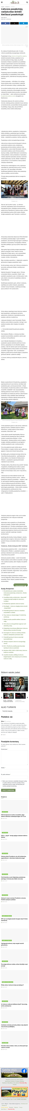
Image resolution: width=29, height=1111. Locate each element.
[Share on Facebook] (5, 23)
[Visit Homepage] (14, 2)
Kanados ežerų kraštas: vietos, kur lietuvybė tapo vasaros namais (14, 1046)
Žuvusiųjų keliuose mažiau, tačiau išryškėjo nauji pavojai (14, 965)
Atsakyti (4, 734)
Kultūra (21, 1079)
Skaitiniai (4, 1083)
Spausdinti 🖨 (20, 585)
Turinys (20, 1107)
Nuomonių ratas (15, 1079)
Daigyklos (8, 1099)
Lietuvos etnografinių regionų (19, 56)
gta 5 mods (14, 1099)
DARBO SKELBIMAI (21, 1099)
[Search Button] (27, 2)
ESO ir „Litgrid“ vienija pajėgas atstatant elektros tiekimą (14, 836)
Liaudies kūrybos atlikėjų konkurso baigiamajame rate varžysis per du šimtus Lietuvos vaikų (15, 656)
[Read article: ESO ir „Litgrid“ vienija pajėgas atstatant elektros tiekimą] (14, 827)
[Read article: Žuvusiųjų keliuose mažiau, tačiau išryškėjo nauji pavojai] (14, 956)
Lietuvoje (12, 6)
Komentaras (4, 749)
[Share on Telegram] (23, 23)
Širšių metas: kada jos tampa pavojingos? (12, 985)
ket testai (3, 1097)
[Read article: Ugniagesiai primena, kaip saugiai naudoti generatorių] (14, 935)
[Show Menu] (2, 2)
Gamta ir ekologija (7, 982)
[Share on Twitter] (14, 23)
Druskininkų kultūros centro (8, 96)
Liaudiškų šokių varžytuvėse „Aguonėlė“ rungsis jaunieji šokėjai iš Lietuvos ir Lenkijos (15, 599)
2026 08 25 (4, 818)
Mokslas (22, 1081)
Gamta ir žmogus (6, 915)
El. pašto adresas (6, 774)
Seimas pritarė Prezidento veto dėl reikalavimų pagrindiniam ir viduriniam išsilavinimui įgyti (13, 857)
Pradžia (2, 6)
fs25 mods (9, 1097)
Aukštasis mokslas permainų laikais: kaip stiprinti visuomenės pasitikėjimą (14, 1025)
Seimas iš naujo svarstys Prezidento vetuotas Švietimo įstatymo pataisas (13, 898)
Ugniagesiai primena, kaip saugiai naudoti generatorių (12, 944)
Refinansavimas (16, 1097)
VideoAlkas (10, 1083)
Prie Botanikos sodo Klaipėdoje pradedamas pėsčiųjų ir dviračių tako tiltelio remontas (13, 878)
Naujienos (7, 6)
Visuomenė (7, 1081)
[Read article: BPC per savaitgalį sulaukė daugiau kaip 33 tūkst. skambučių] (14, 910)
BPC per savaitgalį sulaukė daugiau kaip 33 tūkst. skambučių (14, 919)
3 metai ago (8, 721)
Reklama (16, 1107)
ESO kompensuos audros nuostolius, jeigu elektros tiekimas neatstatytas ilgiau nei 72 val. (13, 815)
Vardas (3, 767)
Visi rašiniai (16, 1083)
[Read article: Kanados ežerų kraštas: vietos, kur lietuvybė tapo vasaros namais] (14, 1037)
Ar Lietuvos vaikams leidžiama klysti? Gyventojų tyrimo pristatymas (14, 1005)
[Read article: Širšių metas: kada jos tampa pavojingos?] (14, 976)
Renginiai (11, 1107)
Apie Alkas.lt (4, 1109)
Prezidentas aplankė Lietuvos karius (14, 603)
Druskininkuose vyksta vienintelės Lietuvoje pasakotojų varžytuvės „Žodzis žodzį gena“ (15, 593)
